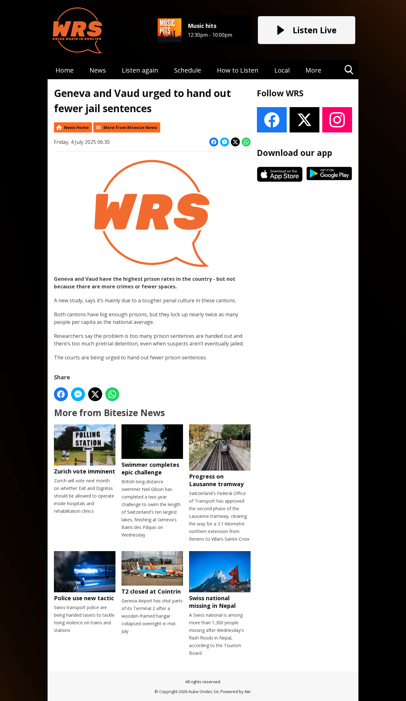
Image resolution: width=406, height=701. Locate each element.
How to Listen (238, 70)
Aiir (248, 691)
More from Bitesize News (130, 127)
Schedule (187, 70)
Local (282, 70)
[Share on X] (235, 142)
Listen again (140, 70)
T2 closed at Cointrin (151, 591)
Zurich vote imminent (84, 471)
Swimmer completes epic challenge (150, 468)
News (97, 70)
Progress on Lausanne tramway (216, 480)
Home (65, 70)
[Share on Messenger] (224, 142)
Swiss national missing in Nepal (212, 601)
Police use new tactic (84, 598)
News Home (76, 127)
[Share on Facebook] (213, 142)
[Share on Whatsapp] (246, 142)
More (313, 70)
